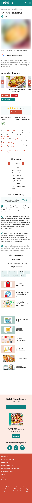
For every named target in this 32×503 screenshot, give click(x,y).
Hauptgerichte (15, 276)
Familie (3, 147)
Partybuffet (16, 139)
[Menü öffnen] (30, 3)
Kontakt (3, 480)
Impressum (4, 457)
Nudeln (27, 272)
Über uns (3, 474)
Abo (2, 483)
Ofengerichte (14, 9)
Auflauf (21, 9)
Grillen (3, 139)
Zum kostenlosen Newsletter (16, 407)
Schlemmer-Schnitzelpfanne (9, 143)
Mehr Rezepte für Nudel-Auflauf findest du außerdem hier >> (13, 152)
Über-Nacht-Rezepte (13, 131)
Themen (3, 477)
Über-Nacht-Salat (6, 137)
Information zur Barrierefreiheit (10, 468)
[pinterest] (16, 447)
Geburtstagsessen (6, 145)
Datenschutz (4, 462)
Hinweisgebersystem (7, 471)
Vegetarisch (5, 276)
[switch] (24, 200)
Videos (23, 276)
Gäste (13, 147)
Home (3, 9)
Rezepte (7, 9)
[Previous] (2, 82)
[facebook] (9, 447)
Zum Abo (16, 436)
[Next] (29, 82)
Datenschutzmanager (7, 465)
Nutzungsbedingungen (7, 459)
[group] (16, 84)
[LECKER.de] (7, 3)
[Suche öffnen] (25, 3)
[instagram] (22, 447)
